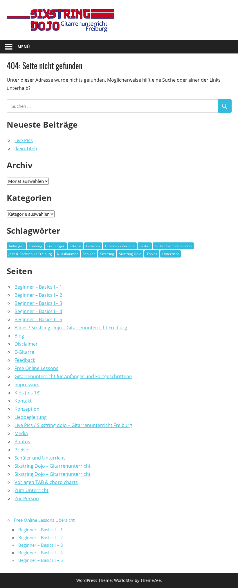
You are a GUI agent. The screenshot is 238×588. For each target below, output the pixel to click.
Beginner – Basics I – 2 (38, 295)
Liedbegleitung (31, 417)
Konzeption (27, 409)
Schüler (89, 253)
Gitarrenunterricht (120, 246)
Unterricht (170, 253)
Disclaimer (26, 344)
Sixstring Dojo (130, 253)
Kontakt (23, 401)
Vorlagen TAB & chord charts (46, 482)
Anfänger (16, 246)
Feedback (25, 360)
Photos (22, 441)
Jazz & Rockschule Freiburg (30, 253)
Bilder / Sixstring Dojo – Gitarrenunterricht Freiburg (71, 327)
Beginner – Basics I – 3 (38, 303)
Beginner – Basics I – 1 (38, 287)
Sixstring (107, 253)
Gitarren (93, 246)
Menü (23, 46)
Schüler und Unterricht (40, 458)
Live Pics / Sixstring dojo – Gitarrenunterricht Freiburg (73, 425)
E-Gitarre (24, 352)
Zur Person (27, 498)
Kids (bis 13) (28, 392)
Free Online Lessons (36, 368)
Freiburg (35, 246)
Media (21, 433)
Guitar (145, 246)
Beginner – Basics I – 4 (38, 311)
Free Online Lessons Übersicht (44, 520)
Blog (19, 336)
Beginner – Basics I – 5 (38, 319)
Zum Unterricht (31, 490)
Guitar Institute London (173, 246)
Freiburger (55, 246)
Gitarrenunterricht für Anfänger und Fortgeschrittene (73, 376)
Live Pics (24, 140)
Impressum (27, 384)
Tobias (152, 253)
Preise (21, 449)
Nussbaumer (67, 253)
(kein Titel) (26, 148)
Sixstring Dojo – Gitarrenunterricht (53, 466)
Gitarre (75, 246)
